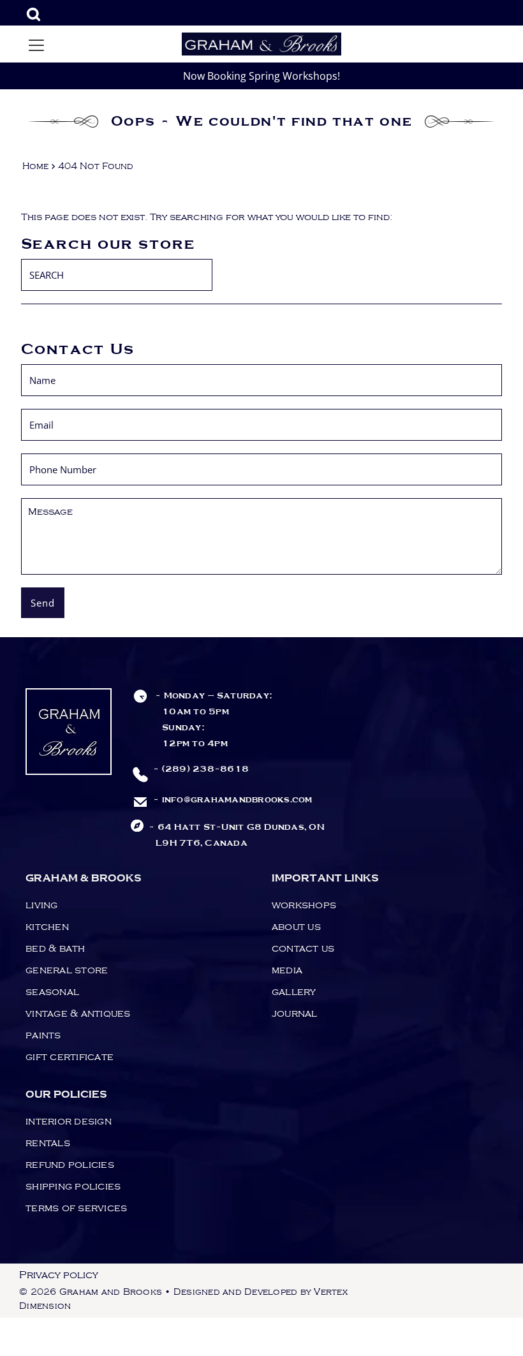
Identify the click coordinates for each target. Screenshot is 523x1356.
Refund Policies (70, 1164)
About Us (296, 926)
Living (42, 905)
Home (35, 166)
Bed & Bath (55, 948)
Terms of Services (76, 1208)
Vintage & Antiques (78, 1013)
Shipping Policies (73, 1186)
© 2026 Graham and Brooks (90, 1292)
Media (287, 970)
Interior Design (69, 1121)
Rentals (48, 1143)
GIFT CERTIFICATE (70, 1057)
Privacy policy (58, 1275)
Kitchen (47, 926)
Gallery (294, 992)
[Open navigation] (36, 44)
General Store (67, 970)
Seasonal (52, 992)
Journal (295, 1013)
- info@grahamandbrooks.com (233, 799)
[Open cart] (479, 44)
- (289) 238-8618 (201, 769)
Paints (43, 1035)
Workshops (304, 905)
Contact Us (303, 948)
